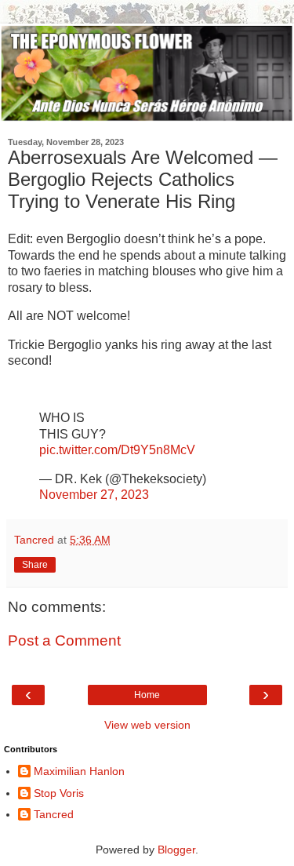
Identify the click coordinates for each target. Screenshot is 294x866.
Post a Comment (64, 640)
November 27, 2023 (94, 494)
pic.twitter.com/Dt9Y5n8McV (117, 450)
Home (147, 695)
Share (35, 564)
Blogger (176, 849)
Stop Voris (59, 793)
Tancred (54, 814)
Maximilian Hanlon (79, 771)
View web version (147, 725)
